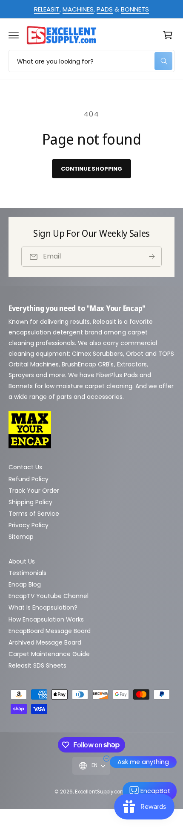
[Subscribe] (152, 257)
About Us (22, 561)
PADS (105, 9)
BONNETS (135, 9)
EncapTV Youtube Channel (49, 596)
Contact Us (25, 467)
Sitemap (21, 536)
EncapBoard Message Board (50, 631)
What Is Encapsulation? (43, 607)
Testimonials (27, 573)
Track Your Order (34, 490)
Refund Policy (29, 479)
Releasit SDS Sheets (37, 665)
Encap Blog (25, 584)
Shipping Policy (30, 502)
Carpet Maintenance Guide (49, 654)
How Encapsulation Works (46, 619)
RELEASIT (47, 9)
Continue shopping (91, 169)
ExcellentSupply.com (100, 791)
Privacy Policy (29, 525)
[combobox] (91, 61)
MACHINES (78, 9)
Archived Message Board (45, 642)
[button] (13, 35)
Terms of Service (34, 513)
